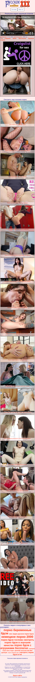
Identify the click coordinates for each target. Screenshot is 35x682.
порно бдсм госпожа (12, 640)
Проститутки (22, 38)
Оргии (14, 38)
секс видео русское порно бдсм (21, 634)
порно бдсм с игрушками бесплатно (15, 647)
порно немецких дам (13, 652)
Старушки (7, 38)
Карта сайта (17, 675)
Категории (14, 9)
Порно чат (21, 9)
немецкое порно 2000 (17, 636)
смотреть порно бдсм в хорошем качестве (19, 643)
